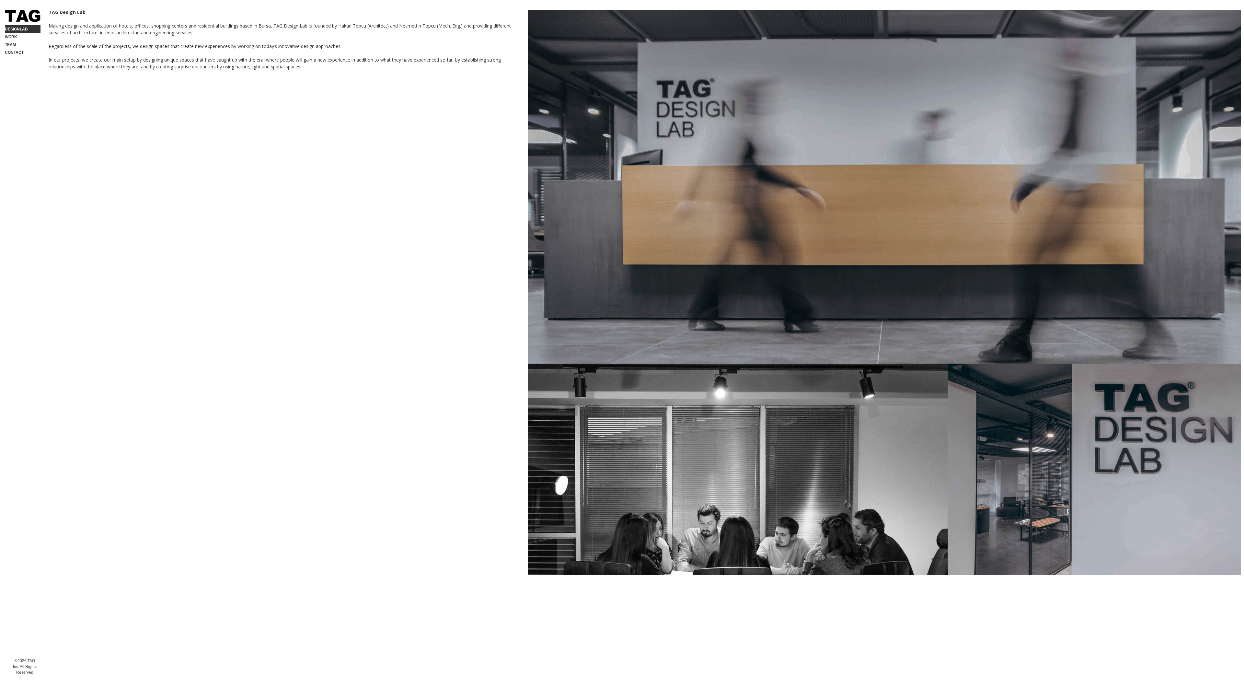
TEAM (10, 44)
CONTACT (14, 52)
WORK (11, 37)
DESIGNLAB (16, 29)
